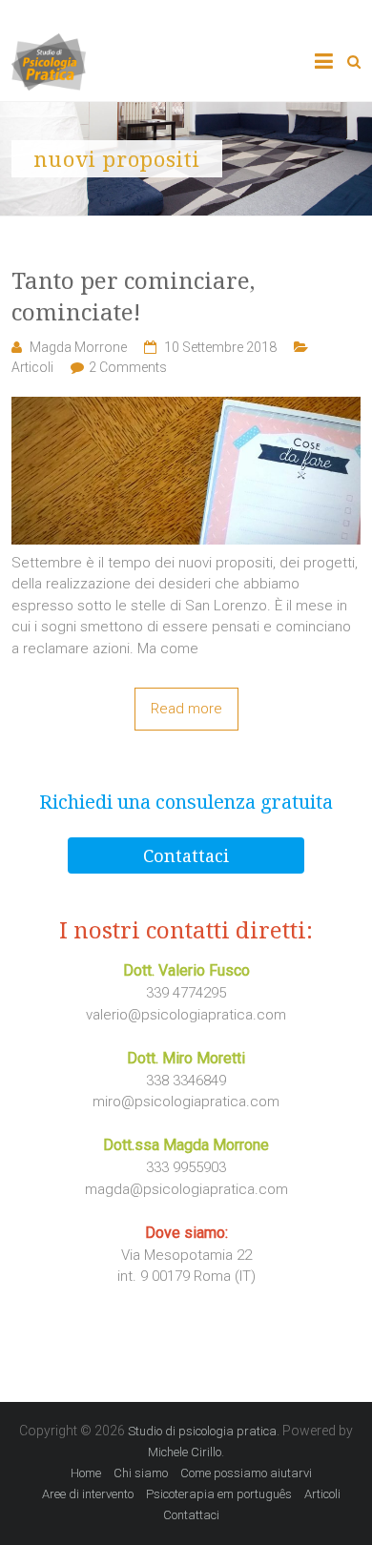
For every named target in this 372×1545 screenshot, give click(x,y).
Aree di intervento (88, 1494)
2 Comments (128, 367)
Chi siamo (141, 1473)
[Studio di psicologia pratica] (48, 43)
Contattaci (186, 855)
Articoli (32, 367)
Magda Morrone (78, 347)
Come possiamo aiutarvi (246, 1473)
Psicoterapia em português (219, 1494)
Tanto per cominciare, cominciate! (133, 296)
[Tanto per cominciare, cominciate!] (186, 407)
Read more (186, 708)
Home (86, 1473)
